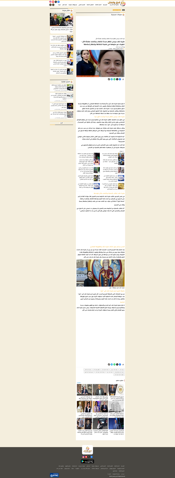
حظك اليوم (115, 471)
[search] (50, 5)
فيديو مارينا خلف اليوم (89, 372)
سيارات (72, 468)
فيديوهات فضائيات (95, 468)
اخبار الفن (64, 5)
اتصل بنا (109, 474)
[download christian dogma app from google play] (87, 461)
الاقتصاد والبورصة (120, 468)
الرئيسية (105, 5)
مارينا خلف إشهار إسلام (119, 372)
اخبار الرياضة (74, 466)
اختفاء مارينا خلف (105, 369)
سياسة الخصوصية (116, 474)
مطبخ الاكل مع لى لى (85, 468)
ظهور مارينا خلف (96, 369)
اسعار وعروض (67, 468)
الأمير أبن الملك (120, 47)
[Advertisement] (100, 27)
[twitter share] (117, 79)
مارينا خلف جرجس (114, 369)
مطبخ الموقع (68, 466)
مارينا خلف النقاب (87, 369)
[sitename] (87, 449)
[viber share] (112, 79)
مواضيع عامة (61, 466)
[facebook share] (120, 79)
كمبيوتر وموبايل (112, 468)
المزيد (61, 123)
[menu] (53, 5)
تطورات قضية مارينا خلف (119, 374)
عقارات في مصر (60, 468)
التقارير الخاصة (90, 5)
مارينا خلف (122, 369)
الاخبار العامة (98, 5)
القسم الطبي (82, 5)
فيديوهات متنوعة (73, 5)
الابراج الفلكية (121, 471)
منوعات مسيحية (116, 10)
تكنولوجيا (77, 468)
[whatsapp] (109, 79)
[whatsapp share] (114, 79)
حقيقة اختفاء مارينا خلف (100, 372)
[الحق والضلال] (123, 10)
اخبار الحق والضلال (104, 468)
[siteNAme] (117, 3)
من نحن (122, 474)
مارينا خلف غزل (110, 372)
